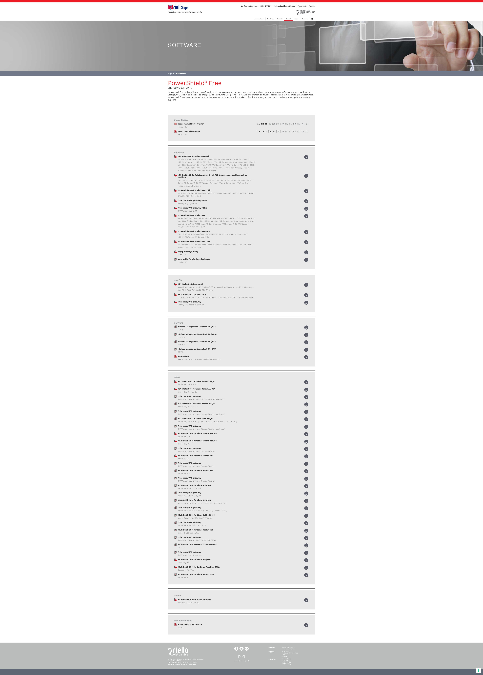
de (270, 131)
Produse (270, 19)
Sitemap (284, 656)
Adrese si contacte (288, 647)
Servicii (279, 19)
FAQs (283, 655)
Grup (296, 19)
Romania (303, 6)
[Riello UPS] (178, 8)
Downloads (285, 651)
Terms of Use (286, 659)
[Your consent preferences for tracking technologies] (478, 670)
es (274, 131)
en (262, 124)
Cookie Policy (286, 662)
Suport (288, 19)
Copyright (285, 660)
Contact (305, 19)
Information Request (289, 649)
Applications (259, 19)
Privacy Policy (286, 664)
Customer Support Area (290, 653)
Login (313, 6)
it (266, 124)
